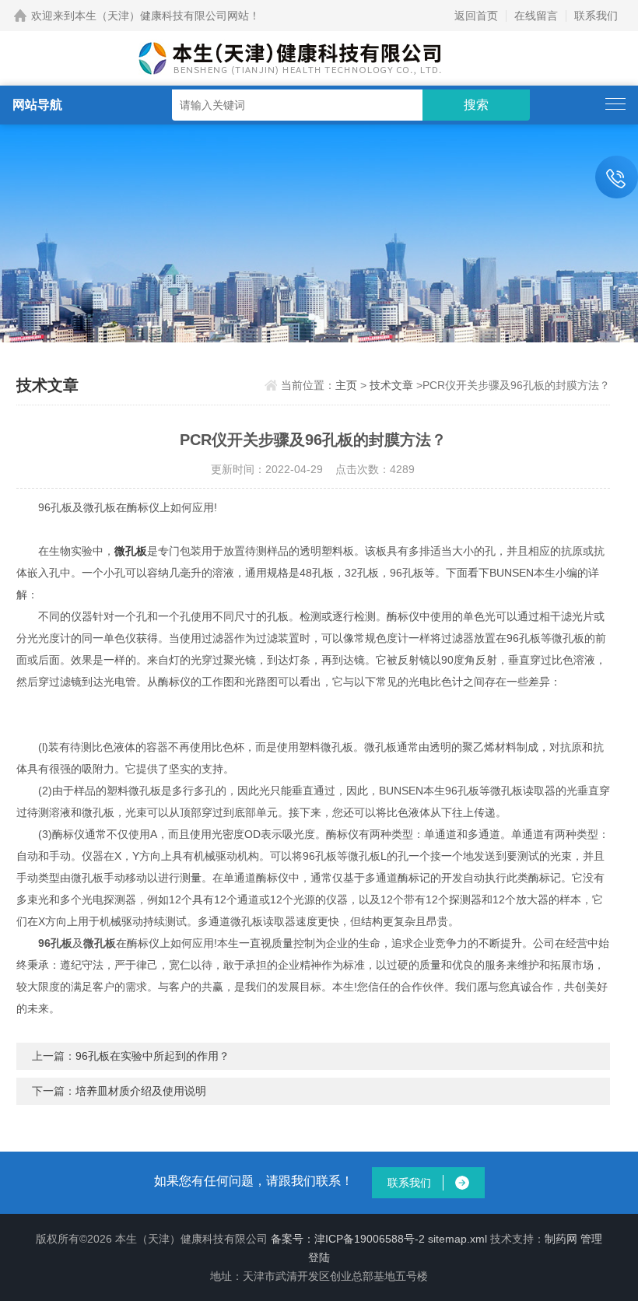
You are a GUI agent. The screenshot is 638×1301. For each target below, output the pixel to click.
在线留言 (536, 15)
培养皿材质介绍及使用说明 (140, 1091)
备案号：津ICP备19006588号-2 (348, 1239)
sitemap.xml (457, 1239)
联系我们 (596, 15)
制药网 (561, 1239)
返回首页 (476, 15)
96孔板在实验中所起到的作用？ (152, 1056)
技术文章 (391, 385)
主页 (346, 385)
